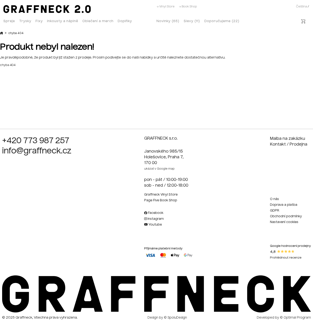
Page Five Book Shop (160, 200)
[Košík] (303, 22)
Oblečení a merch (97, 21)
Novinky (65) (167, 21)
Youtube (155, 224)
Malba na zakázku (287, 139)
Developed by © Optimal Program (284, 317)
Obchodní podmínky (286, 216)
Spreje (9, 21)
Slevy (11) (192, 21)
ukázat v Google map (159, 168)
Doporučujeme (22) (222, 21)
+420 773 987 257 (35, 141)
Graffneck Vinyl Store (161, 194)
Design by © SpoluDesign (167, 317)
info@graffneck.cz (36, 151)
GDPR (274, 210)
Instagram (155, 219)
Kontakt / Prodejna (288, 144)
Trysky (25, 21)
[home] (47, 12)
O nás (274, 199)
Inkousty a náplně (62, 21)
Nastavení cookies (284, 222)
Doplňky (125, 21)
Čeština (301, 6)
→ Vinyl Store (165, 6)
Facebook (155, 213)
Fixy (39, 21)
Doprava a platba (283, 204)
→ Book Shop (188, 6)
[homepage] (156, 311)
